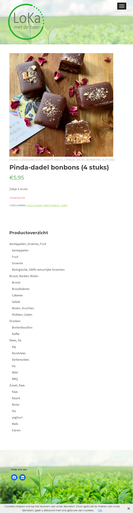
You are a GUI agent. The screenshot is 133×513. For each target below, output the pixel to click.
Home (13, 159)
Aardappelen (20, 250)
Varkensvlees (20, 360)
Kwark (16, 398)
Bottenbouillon (22, 327)
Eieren (16, 430)
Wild (15, 372)
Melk (15, 424)
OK (100, 510)
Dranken (14, 321)
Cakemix (17, 295)
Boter (16, 405)
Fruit (15, 257)
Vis (14, 366)
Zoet (64, 205)
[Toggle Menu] (122, 6)
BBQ (15, 379)
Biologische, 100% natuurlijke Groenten (38, 270)
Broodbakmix (20, 289)
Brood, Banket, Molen (23, 276)
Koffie (15, 334)
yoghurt (17, 417)
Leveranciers (30, 159)
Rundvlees (19, 353)
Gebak (16, 302)
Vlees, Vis (15, 340)
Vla (14, 411)
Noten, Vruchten (23, 308)
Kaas (15, 392)
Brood (16, 282)
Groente (17, 263)
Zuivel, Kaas (17, 385)
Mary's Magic (53, 159)
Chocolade (34, 205)
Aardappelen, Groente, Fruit (27, 244)
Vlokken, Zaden (22, 315)
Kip (14, 347)
